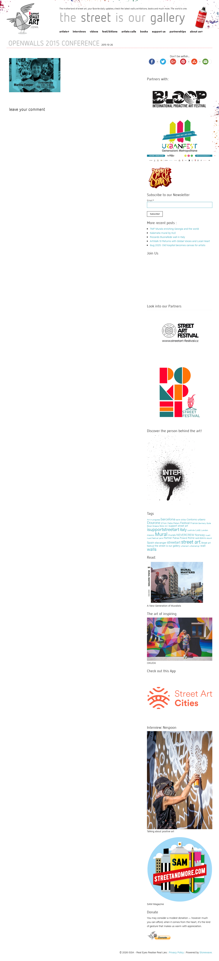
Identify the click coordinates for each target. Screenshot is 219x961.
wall (202, 545)
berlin (178, 519)
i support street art (178, 525)
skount (209, 538)
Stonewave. (205, 952)
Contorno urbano (196, 519)
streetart (174, 542)
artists (63, 31)
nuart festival (152, 538)
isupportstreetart (163, 529)
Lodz (198, 530)
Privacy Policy (176, 952)
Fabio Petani (173, 523)
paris (161, 538)
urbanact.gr (194, 545)
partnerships (178, 31)
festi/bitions (109, 31)
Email (150, 200)
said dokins (200, 538)
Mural (161, 533)
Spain (150, 542)
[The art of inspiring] (179, 638)
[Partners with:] (179, 98)
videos (94, 31)
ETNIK (164, 523)
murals (172, 535)
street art (191, 541)
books (144, 31)
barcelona (168, 518)
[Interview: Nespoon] (179, 780)
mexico (150, 535)
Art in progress (153, 519)
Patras (176, 538)
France (194, 523)
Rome (191, 538)
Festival (185, 523)
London (204, 530)
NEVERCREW (185, 535)
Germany (202, 523)
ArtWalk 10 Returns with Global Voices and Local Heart (180, 241)
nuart (207, 535)
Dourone (153, 522)
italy (183, 529)
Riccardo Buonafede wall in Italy (167, 237)
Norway (200, 535)
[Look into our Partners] (179, 332)
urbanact (185, 545)
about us (195, 31)
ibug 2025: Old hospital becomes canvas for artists (177, 245)
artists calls (128, 31)
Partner (168, 538)
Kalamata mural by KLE (163, 232)
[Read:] (175, 582)
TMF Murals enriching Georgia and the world (174, 228)
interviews (79, 31)
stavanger (160, 542)
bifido (183, 519)
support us (158, 31)
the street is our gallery (167, 545)
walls (151, 549)
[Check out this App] (179, 697)
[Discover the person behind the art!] (171, 470)
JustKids (191, 530)
